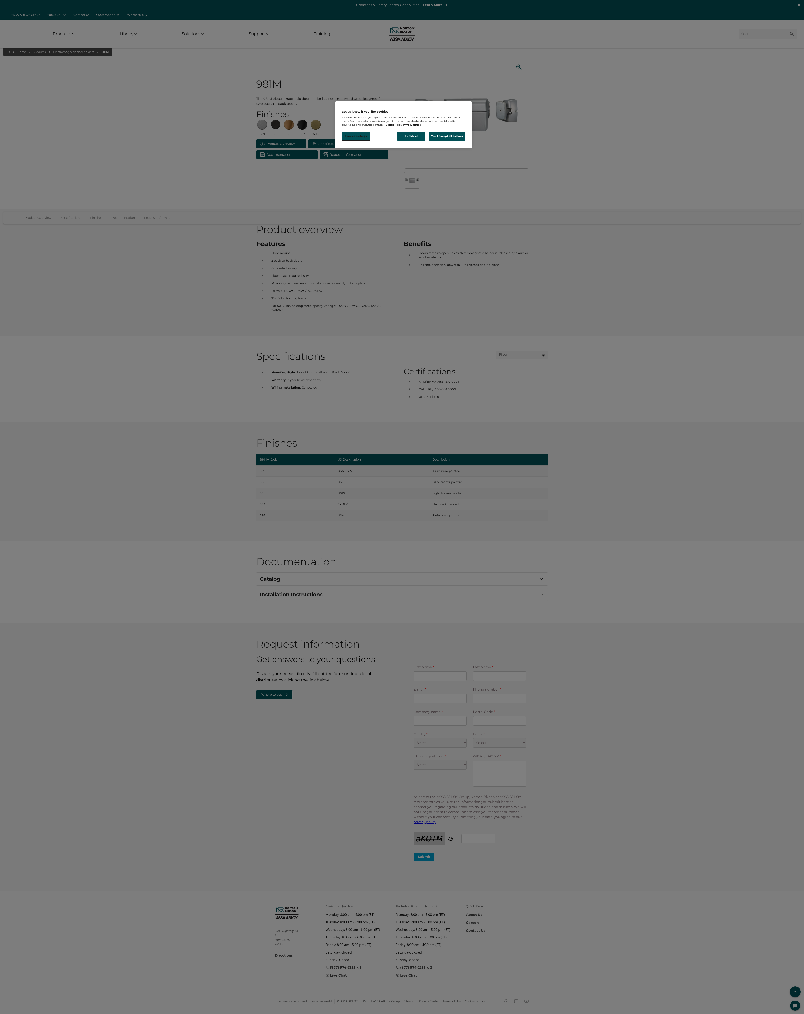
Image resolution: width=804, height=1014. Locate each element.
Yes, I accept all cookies (447, 136)
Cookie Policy (394, 124)
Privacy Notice (412, 124)
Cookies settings (356, 136)
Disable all (411, 136)
